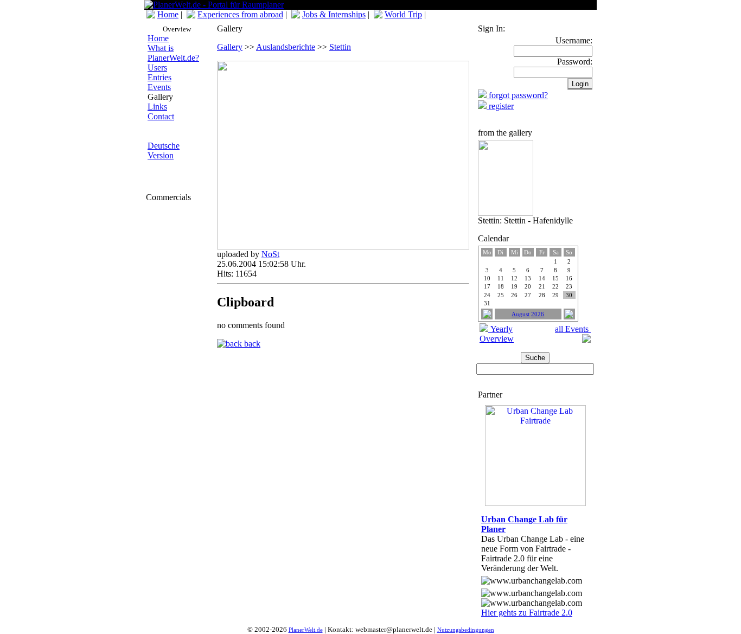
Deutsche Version (164, 150)
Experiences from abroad (240, 14)
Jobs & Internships (334, 14)
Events (159, 87)
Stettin (340, 47)
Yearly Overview (497, 333)
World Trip (403, 14)
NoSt (270, 254)
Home (167, 14)
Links (157, 106)
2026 (537, 314)
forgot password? (517, 95)
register (500, 106)
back (251, 343)
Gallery (229, 47)
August (520, 314)
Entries (159, 77)
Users (157, 67)
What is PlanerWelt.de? (173, 52)
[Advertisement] (178, 269)
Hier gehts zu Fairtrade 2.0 (526, 612)
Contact (161, 116)
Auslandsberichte (285, 47)
